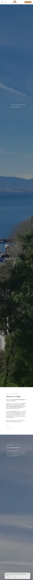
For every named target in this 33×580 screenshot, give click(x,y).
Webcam (7, 424)
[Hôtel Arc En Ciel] (15, 2)
